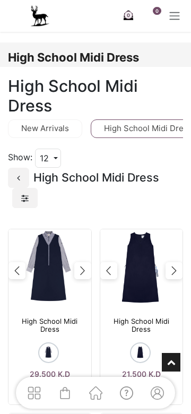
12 (45, 158)
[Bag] (64, 393)
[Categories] (34, 393)
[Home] (95, 393)
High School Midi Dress (49, 325)
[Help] (126, 393)
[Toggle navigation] (174, 16)
